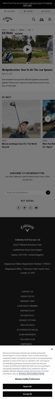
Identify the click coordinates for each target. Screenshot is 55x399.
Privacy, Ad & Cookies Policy (31, 374)
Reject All (27, 386)
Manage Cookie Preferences (27, 379)
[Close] (52, 349)
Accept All (27, 394)
